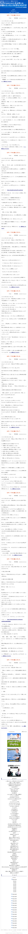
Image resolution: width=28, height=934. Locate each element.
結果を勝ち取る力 (13, 862)
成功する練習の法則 (13, 849)
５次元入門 (13, 786)
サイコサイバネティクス (13, 803)
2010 (15, 927)
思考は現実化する (13, 846)
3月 (14, 888)
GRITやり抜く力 (14, 789)
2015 (15, 916)
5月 (14, 885)
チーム (13, 807)
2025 (15, 894)
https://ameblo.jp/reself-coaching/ (15, 190)
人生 (13, 822)
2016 (15, 914)
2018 (15, 909)
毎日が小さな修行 (13, 856)
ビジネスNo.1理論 (13, 813)
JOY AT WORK (13, 791)
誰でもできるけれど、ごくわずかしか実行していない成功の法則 (13, 866)
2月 (14, 890)
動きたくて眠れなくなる (13, 837)
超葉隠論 (13, 869)
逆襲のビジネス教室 (13, 872)
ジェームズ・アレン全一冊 (14, 804)
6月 (14, 884)
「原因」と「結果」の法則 (14, 782)
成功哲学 (13, 850)
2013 (15, 920)
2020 (15, 905)
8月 (14, 881)
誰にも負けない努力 (13, 868)
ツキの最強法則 (14, 810)
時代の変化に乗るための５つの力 (14, 852)
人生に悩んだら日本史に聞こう (13, 823)
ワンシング (14, 819)
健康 (13, 835)
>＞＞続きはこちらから (6, 81)
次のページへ (24, 731)
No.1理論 (13, 792)
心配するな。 (13, 844)
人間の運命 (14, 828)
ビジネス (13, 812)
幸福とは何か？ (13, 843)
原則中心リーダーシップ (13, 838)
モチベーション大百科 (13, 816)
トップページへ (11, 731)
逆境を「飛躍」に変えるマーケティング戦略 (14, 871)
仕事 (13, 832)
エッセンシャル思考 (13, 795)
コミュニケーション (13, 801)
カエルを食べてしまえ (14, 797)
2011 (15, 925)
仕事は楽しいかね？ (13, 834)
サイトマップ (14, 931)
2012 (15, 923)
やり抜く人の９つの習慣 (13, 818)
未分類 (14, 853)
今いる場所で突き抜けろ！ (14, 831)
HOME (13, 9)
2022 (15, 900)
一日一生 (14, 821)
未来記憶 (13, 855)
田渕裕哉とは (13, 11)
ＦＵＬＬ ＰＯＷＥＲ (14, 788)
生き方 (13, 859)
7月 (14, 882)
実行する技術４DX (13, 840)
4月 (14, 887)
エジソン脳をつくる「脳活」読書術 (13, 794)
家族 (13, 841)
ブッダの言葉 (13, 815)
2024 (15, 896)
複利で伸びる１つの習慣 (13, 865)
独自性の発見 (13, 858)
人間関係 (13, 829)
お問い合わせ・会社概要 (14, 12)
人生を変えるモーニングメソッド (14, 826)
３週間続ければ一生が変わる (13, 785)
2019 (15, 907)
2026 (15, 879)
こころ (13, 800)
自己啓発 (13, 863)
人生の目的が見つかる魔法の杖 (13, 825)
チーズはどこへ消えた (14, 806)
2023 (15, 898)
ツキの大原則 (13, 809)
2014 (15, 918)
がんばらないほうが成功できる (13, 798)
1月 (14, 891)
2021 (15, 903)
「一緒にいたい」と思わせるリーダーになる (14, 781)
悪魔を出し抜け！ (13, 847)
